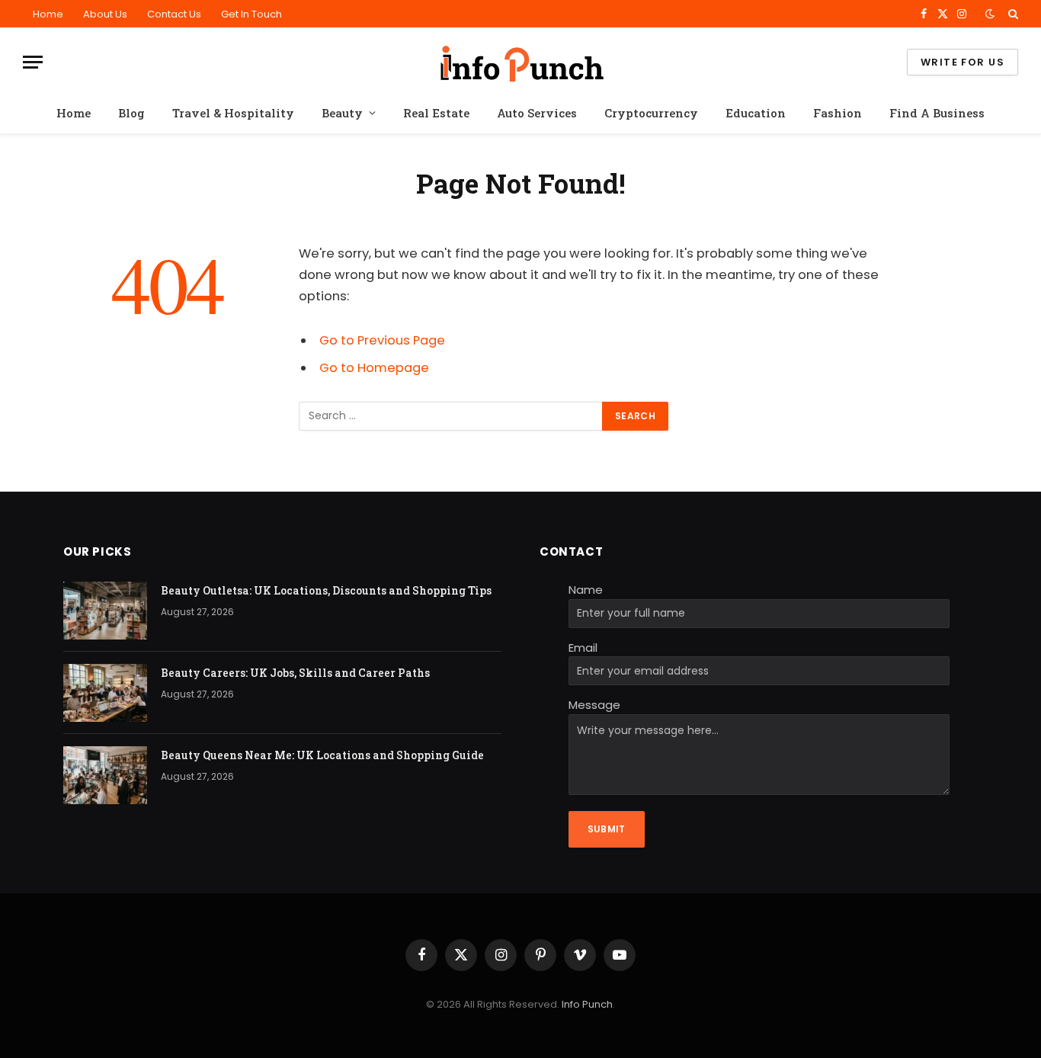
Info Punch (587, 1004)
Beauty (342, 112)
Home (48, 14)
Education (755, 112)
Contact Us (174, 14)
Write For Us (962, 62)
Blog (131, 112)
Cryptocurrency (651, 112)
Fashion (837, 112)
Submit (607, 828)
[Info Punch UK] (520, 62)
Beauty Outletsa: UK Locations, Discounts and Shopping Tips (326, 590)
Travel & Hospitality (233, 112)
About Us (105, 14)
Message (594, 705)
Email (583, 648)
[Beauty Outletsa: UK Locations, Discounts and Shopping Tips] (105, 611)
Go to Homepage (374, 368)
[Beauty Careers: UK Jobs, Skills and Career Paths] (105, 693)
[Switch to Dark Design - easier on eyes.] (990, 13)
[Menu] (33, 62)
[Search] (1011, 13)
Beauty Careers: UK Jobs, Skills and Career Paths (295, 672)
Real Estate (436, 112)
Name (586, 590)
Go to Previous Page (382, 340)
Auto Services (537, 112)
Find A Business (937, 112)
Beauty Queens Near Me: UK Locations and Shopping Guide (322, 755)
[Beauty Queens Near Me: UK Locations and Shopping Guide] (105, 775)
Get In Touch (251, 14)
